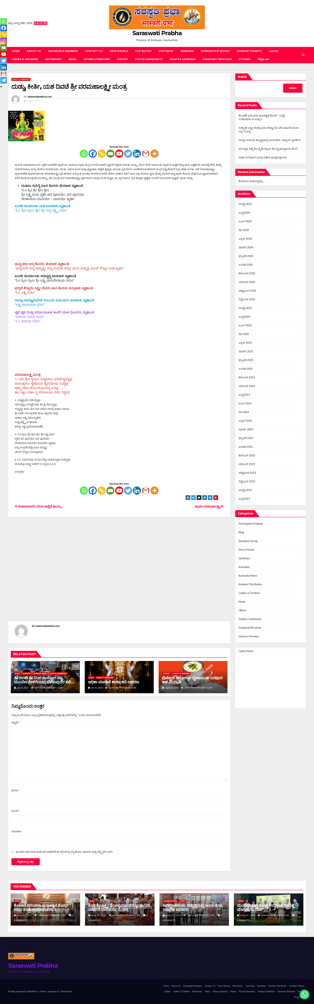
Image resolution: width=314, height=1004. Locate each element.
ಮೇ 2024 (244, 412)
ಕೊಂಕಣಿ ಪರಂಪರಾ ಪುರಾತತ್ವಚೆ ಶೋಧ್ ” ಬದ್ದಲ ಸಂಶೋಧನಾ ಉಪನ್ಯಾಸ (42, 907)
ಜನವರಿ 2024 (246, 446)
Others (166, 673)
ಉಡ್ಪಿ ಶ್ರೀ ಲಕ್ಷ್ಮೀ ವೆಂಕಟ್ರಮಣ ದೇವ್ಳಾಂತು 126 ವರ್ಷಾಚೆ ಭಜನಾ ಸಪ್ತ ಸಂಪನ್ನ (119, 907)
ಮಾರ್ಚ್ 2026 (246, 247)
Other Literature (97, 59)
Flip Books (143, 51)
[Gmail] (146, 154)
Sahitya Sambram (183, 59)
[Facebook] (93, 154)
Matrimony (53, 59)
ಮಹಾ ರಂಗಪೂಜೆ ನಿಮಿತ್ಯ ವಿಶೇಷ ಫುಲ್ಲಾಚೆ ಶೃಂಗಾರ (263, 157)
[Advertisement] (119, 239)
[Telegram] (3, 80)
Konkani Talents (249, 51)
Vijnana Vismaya (249, 636)
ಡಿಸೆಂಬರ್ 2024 (247, 377)
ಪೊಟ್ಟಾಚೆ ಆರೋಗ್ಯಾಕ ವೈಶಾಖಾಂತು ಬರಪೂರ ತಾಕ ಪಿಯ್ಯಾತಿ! (192, 679)
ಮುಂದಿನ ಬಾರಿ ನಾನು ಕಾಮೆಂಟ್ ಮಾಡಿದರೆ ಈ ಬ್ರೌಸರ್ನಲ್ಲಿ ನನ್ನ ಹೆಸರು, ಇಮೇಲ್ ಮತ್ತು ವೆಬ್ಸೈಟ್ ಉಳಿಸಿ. (64, 851)
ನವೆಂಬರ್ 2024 (247, 386)
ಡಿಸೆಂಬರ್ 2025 (247, 273)
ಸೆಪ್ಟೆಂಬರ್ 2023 (247, 481)
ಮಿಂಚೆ (15, 811)
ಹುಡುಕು (242, 76)
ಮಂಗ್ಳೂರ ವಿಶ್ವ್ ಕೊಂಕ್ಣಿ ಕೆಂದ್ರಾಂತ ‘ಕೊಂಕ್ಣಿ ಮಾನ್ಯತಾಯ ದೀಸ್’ (268, 148)
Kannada (187, 51)
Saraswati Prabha (157, 33)
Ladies (274, 51)
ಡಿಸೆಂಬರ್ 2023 (247, 455)
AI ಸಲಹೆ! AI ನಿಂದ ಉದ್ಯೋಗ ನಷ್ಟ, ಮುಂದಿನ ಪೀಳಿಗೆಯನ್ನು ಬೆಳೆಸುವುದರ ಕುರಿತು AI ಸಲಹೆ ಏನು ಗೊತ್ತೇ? (44, 681)
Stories (244, 59)
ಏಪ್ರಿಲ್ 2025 (245, 342)
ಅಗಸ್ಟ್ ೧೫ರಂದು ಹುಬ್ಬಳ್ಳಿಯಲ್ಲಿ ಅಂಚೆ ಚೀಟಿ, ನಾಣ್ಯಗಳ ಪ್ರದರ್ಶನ (269, 140)
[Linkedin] (137, 154)
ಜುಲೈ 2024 (244, 394)
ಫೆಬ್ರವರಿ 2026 (246, 256)
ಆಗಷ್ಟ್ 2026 (245, 204)
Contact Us (94, 51)
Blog (17, 673)
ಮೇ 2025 (244, 334)
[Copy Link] (101, 154)
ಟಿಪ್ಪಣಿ (15, 722)
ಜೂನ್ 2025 (245, 325)
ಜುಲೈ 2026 (244, 212)
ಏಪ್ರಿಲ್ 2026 (245, 238)
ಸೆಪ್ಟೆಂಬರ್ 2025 (247, 299)
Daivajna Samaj (248, 541)
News (73, 59)
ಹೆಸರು (15, 790)
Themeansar (66, 991)
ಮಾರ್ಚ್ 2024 (246, 429)
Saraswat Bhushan (217, 59)
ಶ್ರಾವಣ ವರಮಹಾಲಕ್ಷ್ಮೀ (208, 506)
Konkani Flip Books (215, 51)
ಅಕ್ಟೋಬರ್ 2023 (247, 472)
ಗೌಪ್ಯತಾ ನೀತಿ (263, 59)
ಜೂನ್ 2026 (245, 221)
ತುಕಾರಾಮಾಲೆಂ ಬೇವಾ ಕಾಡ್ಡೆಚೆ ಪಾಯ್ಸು (39, 506)
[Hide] (1, 86)
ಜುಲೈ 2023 (244, 498)
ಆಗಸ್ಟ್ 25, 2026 (98, 915)
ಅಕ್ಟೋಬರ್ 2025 (247, 290)
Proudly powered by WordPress (23, 991)
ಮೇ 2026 (244, 230)
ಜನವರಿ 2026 (246, 264)
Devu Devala (119, 51)
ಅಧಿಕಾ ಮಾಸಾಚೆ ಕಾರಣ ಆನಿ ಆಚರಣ (113, 681)
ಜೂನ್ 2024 (245, 403)
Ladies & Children (25, 59)
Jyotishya (166, 51)
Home (16, 51)
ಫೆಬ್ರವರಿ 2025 (246, 360)
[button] (303, 55)
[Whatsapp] (84, 154)
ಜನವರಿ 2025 (246, 368)
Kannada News (40, 673)
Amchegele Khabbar (63, 51)
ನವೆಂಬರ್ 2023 (247, 464)
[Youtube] (119, 154)
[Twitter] (128, 154)
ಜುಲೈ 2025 (244, 316)
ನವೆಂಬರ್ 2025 (247, 282)
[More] (154, 154)
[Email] (110, 154)
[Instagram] (3, 41)
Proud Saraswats (149, 59)
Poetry (122, 59)
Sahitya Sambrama (20, 79)
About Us (34, 51)
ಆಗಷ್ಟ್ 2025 (245, 308)
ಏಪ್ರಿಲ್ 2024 (245, 420)
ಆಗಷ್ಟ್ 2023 (245, 490)
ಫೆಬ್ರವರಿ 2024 (246, 438)
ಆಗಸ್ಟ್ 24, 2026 (247, 915)
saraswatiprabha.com (39, 96)
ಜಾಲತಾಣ (16, 831)
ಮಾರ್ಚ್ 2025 (246, 351)
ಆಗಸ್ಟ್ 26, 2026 (24, 915)
